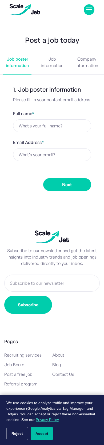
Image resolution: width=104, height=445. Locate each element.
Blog (56, 364)
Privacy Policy (47, 419)
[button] (89, 9)
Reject (17, 433)
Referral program (21, 384)
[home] (25, 9)
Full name (23, 113)
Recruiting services (23, 355)
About (58, 355)
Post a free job (18, 374)
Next (67, 184)
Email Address (28, 142)
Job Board (14, 364)
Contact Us (63, 374)
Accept (41, 433)
